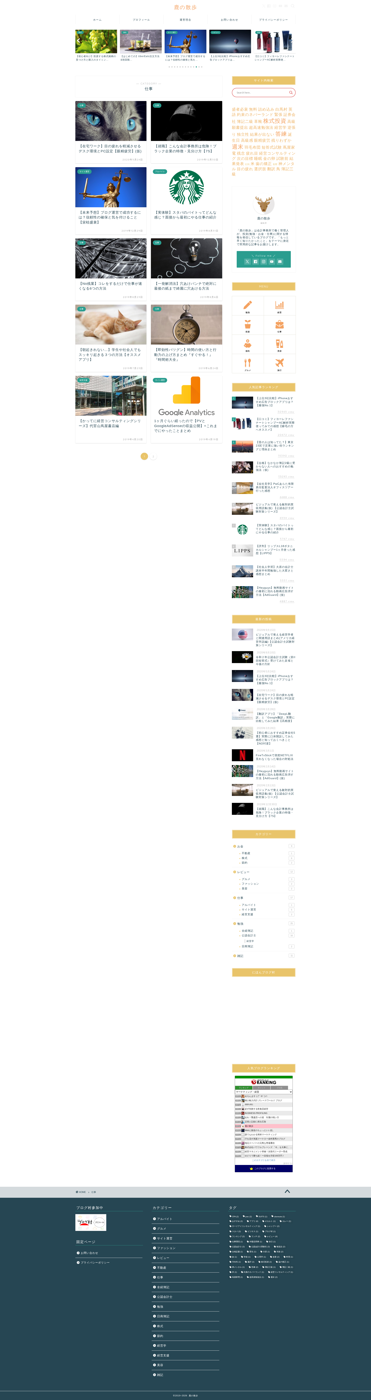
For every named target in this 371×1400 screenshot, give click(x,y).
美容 (267, 888)
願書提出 (240, 127)
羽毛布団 (252, 147)
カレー (286, 1221)
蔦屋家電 (237, 1277)
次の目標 (245, 158)
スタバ (236, 1231)
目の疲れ (245, 169)
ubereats (279, 1216)
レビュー (265, 872)
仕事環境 (237, 1242)
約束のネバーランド (255, 114)
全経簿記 (267, 930)
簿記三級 (270, 1267)
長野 (275, 164)
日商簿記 (267, 946)
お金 (264, 846)
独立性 (243, 134)
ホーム (97, 19)
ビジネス (253, 1231)
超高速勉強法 (261, 127)
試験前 (282, 158)
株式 (267, 858)
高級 (291, 121)
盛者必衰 (240, 109)
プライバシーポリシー (273, 19)
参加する (288, 1163)
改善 (276, 1257)
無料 (253, 109)
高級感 (247, 140)
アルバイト (267, 905)
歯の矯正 (264, 164)
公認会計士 (267, 935)
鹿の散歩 (185, 7)
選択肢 (260, 169)
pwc (248, 1216)
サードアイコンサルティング (246, 1226)
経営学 (280, 127)
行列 (247, 164)
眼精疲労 (262, 140)
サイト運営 (267, 909)
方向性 (236, 1262)
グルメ (267, 879)
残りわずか (281, 140)
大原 (266, 1252)
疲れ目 (252, 153)
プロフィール (141, 19)
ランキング (238, 1237)
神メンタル (238, 1267)
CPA (235, 1216)
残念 (241, 153)
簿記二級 (245, 121)
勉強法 (281, 1247)
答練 (281, 134)
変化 (252, 1252)
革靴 (258, 121)
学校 (247, 1257)
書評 (251, 1262)
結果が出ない (262, 134)
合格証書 (237, 1252)
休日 (272, 1242)
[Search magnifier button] (291, 92)
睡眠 (258, 158)
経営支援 (267, 914)
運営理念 (185, 19)
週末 (237, 146)
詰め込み (266, 109)
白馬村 (281, 109)
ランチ (255, 1237)
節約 (267, 862)
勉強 (265, 923)
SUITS (263, 1216)
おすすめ (237, 1221)
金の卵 (269, 158)
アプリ (253, 1221)
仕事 (265, 897)
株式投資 (274, 121)
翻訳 (271, 169)
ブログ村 (270, 1231)
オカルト (270, 1221)
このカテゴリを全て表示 (263, 1160)
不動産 (267, 853)
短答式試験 (272, 147)
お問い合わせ (229, 19)
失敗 (280, 1252)
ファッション (267, 883)
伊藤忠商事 (255, 1242)
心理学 (261, 1257)
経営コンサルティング (282, 1272)
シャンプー (273, 1226)
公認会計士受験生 (260, 1247)
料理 (289, 1257)
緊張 (278, 114)
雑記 (265, 955)
